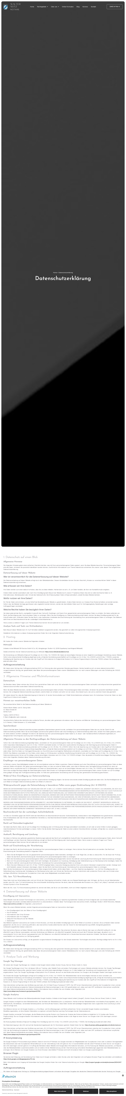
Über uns (54, 7)
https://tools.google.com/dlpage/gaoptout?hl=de (19, 1059)
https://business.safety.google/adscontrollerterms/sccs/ (103, 1025)
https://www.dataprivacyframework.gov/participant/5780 (21, 991)
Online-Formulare (67, 7)
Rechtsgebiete (41, 7)
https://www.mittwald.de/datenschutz (57, 652)
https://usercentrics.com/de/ (12, 904)
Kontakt (93, 7)
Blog (78, 7)
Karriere (85, 7)
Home (32, 7)
